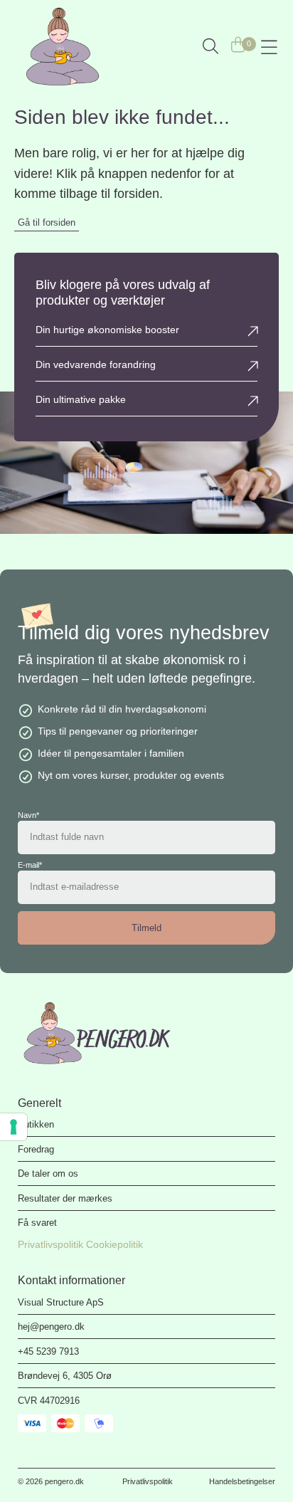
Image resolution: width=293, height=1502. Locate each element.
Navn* (28, 815)
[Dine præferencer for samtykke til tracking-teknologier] (13, 1126)
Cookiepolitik (114, 1244)
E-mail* (30, 865)
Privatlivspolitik (50, 1244)
